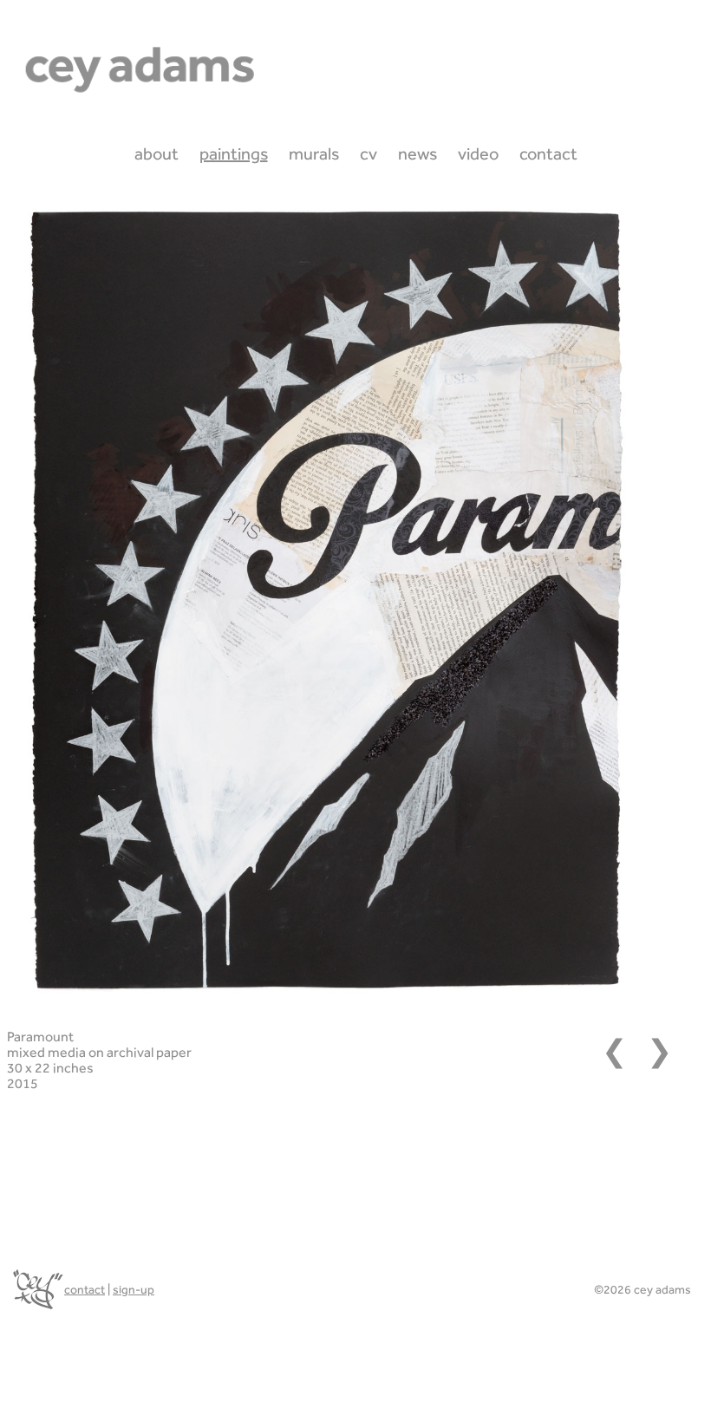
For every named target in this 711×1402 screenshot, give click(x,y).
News (417, 153)
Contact (548, 153)
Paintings (233, 153)
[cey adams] (36, 1289)
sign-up (133, 1289)
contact (84, 1289)
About (156, 153)
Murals (314, 153)
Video (478, 153)
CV (368, 153)
